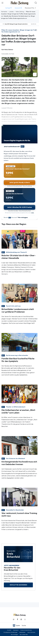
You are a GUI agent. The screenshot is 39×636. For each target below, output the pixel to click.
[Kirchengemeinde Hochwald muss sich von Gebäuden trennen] (19, 445)
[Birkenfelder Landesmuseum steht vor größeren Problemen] (19, 293)
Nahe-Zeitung (20, 11)
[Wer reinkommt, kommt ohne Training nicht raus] (19, 497)
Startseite (4, 11)
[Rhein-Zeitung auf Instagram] (21, 619)
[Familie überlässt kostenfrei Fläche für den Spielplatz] (19, 342)
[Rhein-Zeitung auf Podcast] (25, 619)
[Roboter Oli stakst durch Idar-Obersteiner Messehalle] (19, 239)
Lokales (11, 11)
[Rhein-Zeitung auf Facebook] (17, 619)
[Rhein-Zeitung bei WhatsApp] (14, 619)
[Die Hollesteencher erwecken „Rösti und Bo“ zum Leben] (19, 394)
